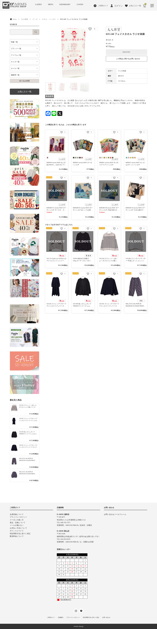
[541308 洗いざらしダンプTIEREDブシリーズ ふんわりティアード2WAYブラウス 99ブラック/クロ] (83, 286)
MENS (50, 4)
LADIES (38, 4)
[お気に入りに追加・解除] (90, 29)
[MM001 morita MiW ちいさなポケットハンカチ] (135, 145)
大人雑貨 (24, 19)
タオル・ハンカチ (49, 19)
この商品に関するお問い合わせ (128, 59)
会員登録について (17, 514)
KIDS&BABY (64, 4)
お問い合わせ (106, 617)
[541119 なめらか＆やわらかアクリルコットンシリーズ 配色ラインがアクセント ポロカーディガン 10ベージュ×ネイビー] (56, 241)
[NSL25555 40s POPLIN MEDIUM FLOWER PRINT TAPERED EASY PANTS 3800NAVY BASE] (135, 286)
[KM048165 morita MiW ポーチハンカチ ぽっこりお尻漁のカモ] (83, 190)
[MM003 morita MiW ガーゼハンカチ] (83, 145)
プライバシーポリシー (18, 517)
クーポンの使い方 (17, 520)
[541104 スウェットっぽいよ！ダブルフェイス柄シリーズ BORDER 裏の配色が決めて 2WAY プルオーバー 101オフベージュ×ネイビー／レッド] (109, 241)
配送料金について (17, 536)
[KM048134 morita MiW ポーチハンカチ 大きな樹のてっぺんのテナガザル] (135, 190)
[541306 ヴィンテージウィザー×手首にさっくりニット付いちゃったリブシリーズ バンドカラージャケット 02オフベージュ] (135, 241)
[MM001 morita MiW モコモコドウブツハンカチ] (109, 145)
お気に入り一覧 (24, 92)
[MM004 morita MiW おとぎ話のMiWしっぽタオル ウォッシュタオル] (56, 145)
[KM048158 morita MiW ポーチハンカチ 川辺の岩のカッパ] (109, 190)
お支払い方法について (18, 528)
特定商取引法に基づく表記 (20, 533)
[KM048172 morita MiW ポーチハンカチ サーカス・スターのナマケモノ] (56, 190)
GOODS (80, 4)
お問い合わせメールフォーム (115, 514)
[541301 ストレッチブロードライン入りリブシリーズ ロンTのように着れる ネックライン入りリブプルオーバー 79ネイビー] (109, 286)
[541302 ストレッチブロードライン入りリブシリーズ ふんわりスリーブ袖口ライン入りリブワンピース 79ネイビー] (56, 286)
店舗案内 (60, 617)
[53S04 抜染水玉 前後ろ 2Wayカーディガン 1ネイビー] (83, 241)
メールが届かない (17, 525)
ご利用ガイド (51, 617)
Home (14, 19)
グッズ (35, 19)
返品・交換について (17, 522)
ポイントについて (17, 531)
